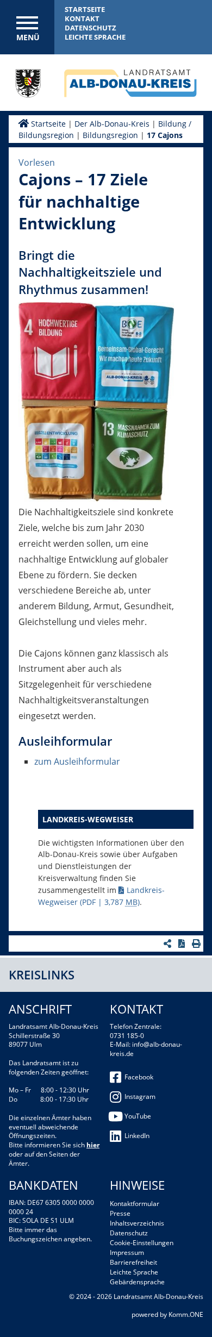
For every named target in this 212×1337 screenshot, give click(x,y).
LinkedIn (136, 1135)
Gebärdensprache (137, 1281)
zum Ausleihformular (77, 761)
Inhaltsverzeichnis (137, 1223)
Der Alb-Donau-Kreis (111, 123)
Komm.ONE (186, 1314)
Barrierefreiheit (133, 1262)
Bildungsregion (110, 135)
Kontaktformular (134, 1203)
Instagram (139, 1096)
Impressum (127, 1252)
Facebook (138, 1077)
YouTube (137, 1116)
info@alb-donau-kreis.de (146, 1049)
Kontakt (82, 18)
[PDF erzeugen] (183, 943)
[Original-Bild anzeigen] (96, 403)
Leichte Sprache (95, 37)
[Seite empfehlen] (169, 943)
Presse (120, 1213)
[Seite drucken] (197, 943)
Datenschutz (90, 28)
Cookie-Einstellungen (141, 1242)
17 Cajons (165, 135)
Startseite (85, 9)
